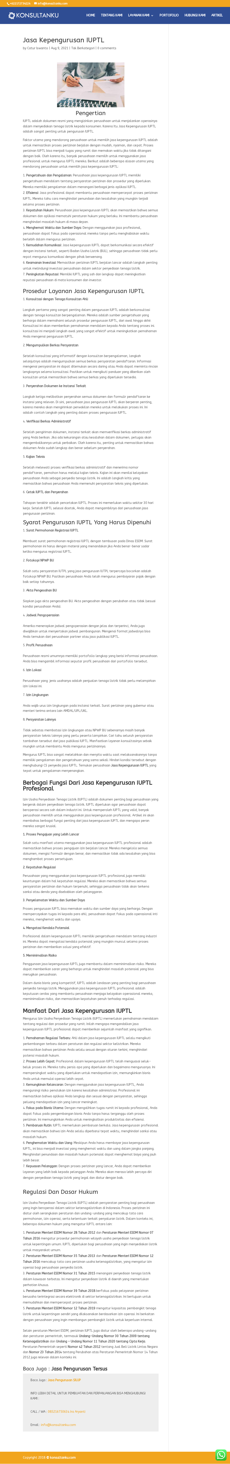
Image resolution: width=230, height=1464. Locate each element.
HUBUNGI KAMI (195, 15)
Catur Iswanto (37, 48)
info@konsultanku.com (58, 1425)
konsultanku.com (63, 1458)
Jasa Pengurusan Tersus (79, 1369)
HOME (90, 15)
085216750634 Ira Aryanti (66, 1412)
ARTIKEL (217, 15)
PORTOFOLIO (169, 15)
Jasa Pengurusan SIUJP (64, 1380)
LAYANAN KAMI (138, 15)
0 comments (106, 48)
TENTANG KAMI (111, 15)
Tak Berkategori (83, 48)
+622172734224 (20, 3)
